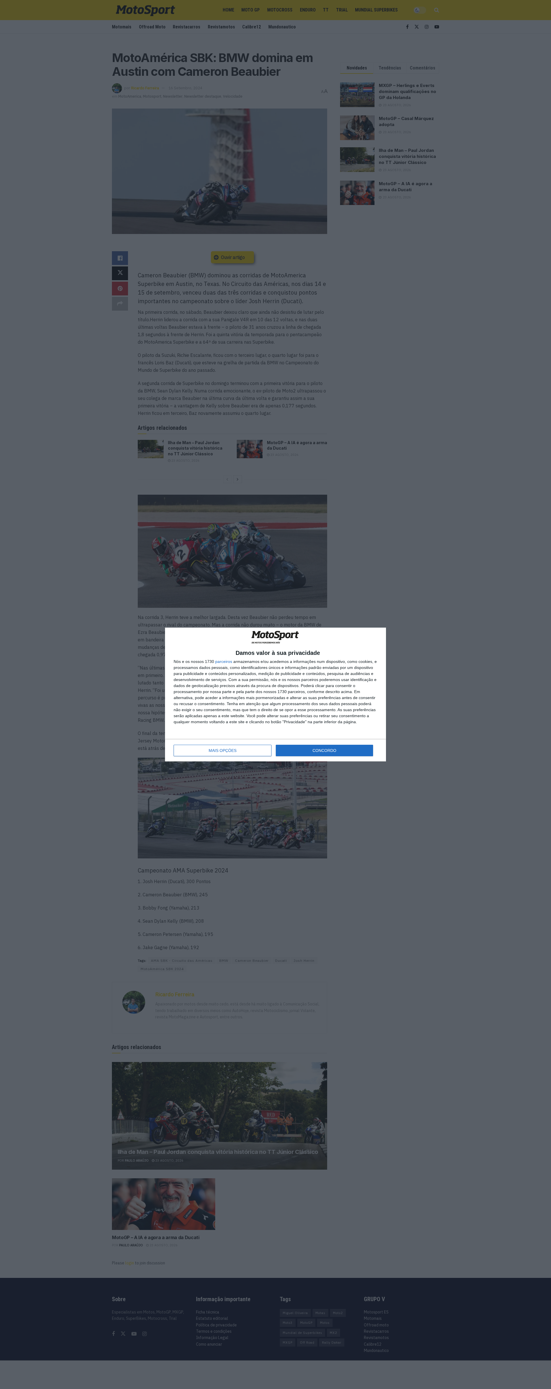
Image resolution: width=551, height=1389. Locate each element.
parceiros (223, 661)
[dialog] (275, 695)
